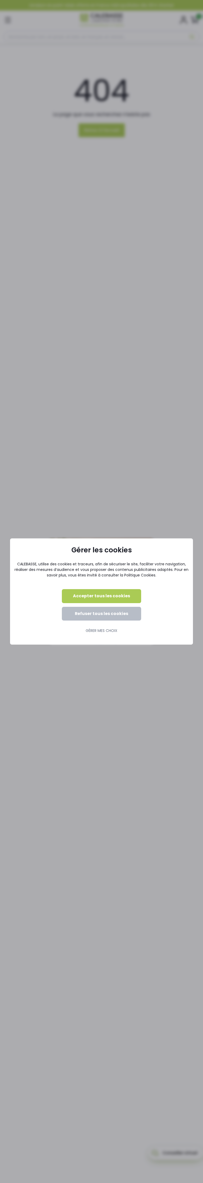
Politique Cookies (139, 575)
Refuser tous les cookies (101, 614)
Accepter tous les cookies (101, 596)
